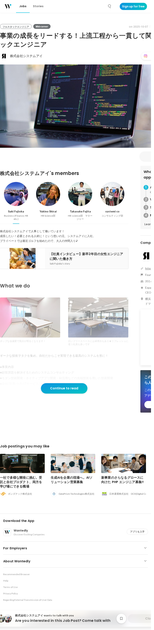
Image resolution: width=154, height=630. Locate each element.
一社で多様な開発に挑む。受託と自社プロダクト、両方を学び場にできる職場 (21, 482)
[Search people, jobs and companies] (110, 6)
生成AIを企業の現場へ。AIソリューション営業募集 (72, 479)
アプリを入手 (137, 531)
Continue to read (64, 388)
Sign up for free (133, 6)
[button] (77, 521)
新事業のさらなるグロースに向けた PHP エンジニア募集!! (122, 479)
